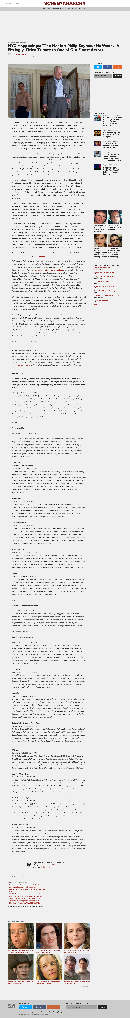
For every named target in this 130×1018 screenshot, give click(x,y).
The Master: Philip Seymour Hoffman (48, 270)
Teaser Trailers (71, 8)
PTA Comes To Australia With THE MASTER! (24, 903)
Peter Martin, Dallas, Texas (102, 267)
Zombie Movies (58, 8)
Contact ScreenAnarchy (43, 1012)
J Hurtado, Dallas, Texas (101, 281)
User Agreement (69, 1012)
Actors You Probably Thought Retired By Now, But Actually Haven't (100, 253)
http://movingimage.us (22, 365)
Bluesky (27, 1007)
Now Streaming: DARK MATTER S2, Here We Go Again (112, 135)
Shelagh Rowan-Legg (101, 300)
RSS (54, 1007)
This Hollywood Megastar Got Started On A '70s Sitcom (100, 228)
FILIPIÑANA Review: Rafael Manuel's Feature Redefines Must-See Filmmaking (112, 157)
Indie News (46, 8)
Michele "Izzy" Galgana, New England (106, 291)
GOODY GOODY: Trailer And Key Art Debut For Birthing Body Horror (111, 171)
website (42, 256)
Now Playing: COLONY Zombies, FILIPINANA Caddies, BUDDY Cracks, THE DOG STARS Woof (112, 122)
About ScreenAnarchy (26, 1012)
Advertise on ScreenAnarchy (86, 1012)
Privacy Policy (57, 1012)
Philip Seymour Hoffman (18, 877)
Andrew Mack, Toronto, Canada (104, 272)
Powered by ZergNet (84, 986)
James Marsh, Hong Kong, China (104, 286)
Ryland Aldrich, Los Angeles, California (106, 295)
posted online (42, 336)
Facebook (40, 1007)
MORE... (96, 305)
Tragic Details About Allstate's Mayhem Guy (114, 227)
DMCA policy (45, 867)
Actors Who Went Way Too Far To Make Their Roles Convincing (114, 253)
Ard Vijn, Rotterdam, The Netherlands (106, 277)
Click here (56, 865)
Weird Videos (82, 8)
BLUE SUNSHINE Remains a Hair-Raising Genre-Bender (112, 145)
